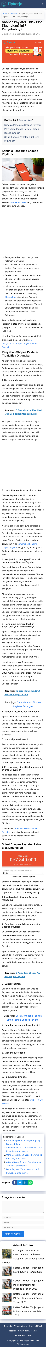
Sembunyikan (25, 120)
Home (5, 13)
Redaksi (12, 1331)
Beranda (8, 1326)
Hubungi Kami (35, 1326)
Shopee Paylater (18, 202)
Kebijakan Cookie (23, 1335)
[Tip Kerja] (11, 4)
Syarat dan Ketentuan (28, 1331)
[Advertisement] (23, 231)
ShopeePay (10, 297)
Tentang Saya (20, 1326)
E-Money (13, 13)
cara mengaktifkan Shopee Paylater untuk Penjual (20, 343)
